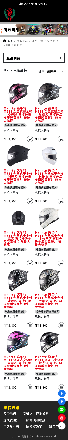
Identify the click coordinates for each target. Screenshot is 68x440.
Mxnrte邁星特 (12, 45)
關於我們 (9, 413)
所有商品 (22, 41)
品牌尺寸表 (11, 426)
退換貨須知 (11, 420)
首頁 (10, 41)
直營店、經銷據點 (36, 413)
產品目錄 (37, 41)
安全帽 (51, 41)
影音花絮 (55, 426)
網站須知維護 (36, 420)
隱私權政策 (34, 426)
